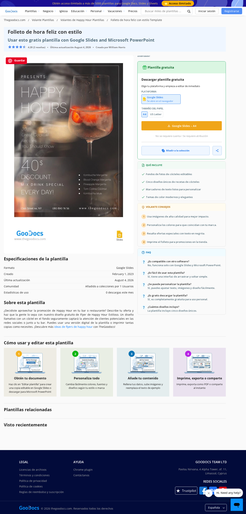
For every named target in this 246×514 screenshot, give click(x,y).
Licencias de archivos (33, 469)
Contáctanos (81, 475)
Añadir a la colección (177, 150)
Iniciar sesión (206, 11)
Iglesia (63, 11)
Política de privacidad (33, 481)
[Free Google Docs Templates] (11, 11)
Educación (77, 11)
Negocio (48, 11)
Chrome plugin (83, 469)
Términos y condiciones (34, 475)
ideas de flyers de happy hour (73, 327)
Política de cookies (31, 486)
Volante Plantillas (43, 20)
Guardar (19, 60)
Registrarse (231, 11)
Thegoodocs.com (15, 20)
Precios (132, 11)
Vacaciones (115, 11)
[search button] (189, 11)
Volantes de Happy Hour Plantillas (83, 20)
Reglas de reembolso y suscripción (41, 492)
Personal (96, 11)
